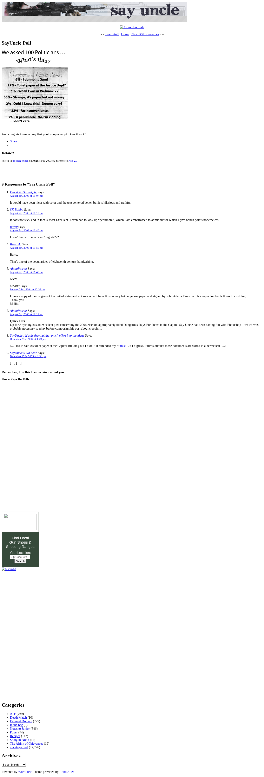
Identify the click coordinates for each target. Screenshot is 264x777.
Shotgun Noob (19, 740)
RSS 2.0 (72, 160)
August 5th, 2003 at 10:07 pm (26, 195)
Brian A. (15, 244)
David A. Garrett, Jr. (23, 192)
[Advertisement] (50, 172)
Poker (14, 732)
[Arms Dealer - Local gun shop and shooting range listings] (20, 529)
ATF (13, 714)
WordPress (25, 771)
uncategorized (20, 160)
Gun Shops (18, 542)
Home (125, 34)
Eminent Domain (21, 721)
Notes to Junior (20, 728)
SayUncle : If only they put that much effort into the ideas (47, 335)
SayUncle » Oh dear (23, 353)
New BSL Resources (145, 34)
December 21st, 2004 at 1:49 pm (28, 339)
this (122, 346)
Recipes (15, 736)
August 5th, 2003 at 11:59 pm (26, 247)
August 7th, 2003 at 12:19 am (26, 314)
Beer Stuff (112, 34)
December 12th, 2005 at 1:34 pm (28, 356)
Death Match (18, 717)
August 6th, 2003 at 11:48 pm (26, 272)
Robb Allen (66, 771)
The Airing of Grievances (26, 743)
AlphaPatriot (18, 268)
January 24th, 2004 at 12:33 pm (27, 289)
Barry (14, 227)
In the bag (16, 725)
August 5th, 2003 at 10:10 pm (26, 213)
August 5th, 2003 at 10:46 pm (26, 230)
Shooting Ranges (20, 547)
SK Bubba (16, 209)
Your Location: (20, 553)
